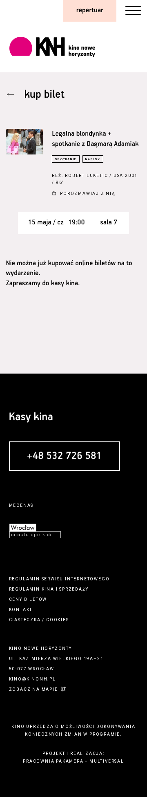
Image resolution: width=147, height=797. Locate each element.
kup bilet (44, 94)
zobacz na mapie (33, 689)
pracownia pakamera (53, 761)
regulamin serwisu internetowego (59, 579)
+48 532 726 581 (64, 456)
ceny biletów (28, 599)
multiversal (106, 761)
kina (48, 589)
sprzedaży (73, 589)
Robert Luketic (86, 175)
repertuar (89, 10)
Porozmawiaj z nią (88, 193)
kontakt (21, 609)
